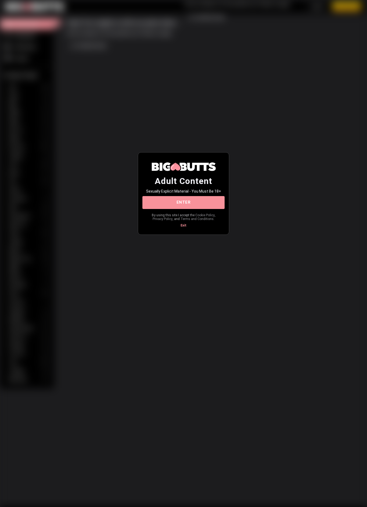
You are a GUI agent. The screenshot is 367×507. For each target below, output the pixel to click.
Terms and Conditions (197, 219)
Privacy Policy (162, 219)
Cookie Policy (205, 215)
